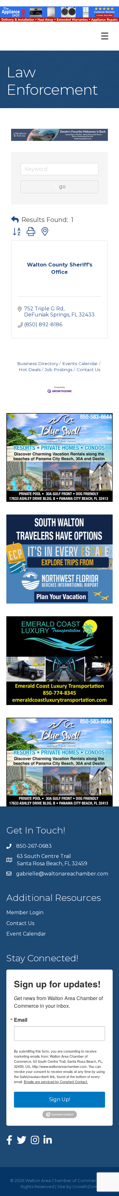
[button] (15, 219)
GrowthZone (85, 1186)
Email (20, 1019)
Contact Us (88, 369)
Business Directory (37, 363)
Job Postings (58, 369)
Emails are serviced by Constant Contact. (56, 1081)
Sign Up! (59, 1099)
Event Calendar (26, 934)
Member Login (24, 912)
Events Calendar (80, 363)
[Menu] (105, 36)
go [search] (62, 186)
